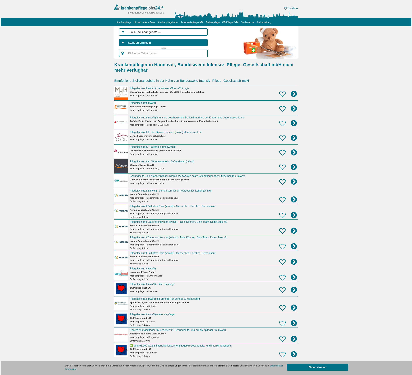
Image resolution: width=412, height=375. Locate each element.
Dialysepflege (213, 22)
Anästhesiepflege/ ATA (192, 22)
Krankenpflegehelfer (168, 22)
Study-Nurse (247, 22)
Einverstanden (317, 367)
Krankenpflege (124, 22)
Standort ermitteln (139, 42)
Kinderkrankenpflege (144, 22)
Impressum (70, 369)
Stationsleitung (263, 22)
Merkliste (292, 8)
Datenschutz (276, 365)
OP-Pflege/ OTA (230, 22)
